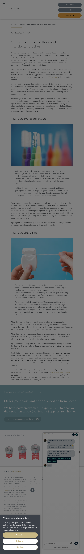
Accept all (20, 535)
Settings (20, 547)
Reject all (20, 541)
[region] (20, 534)
